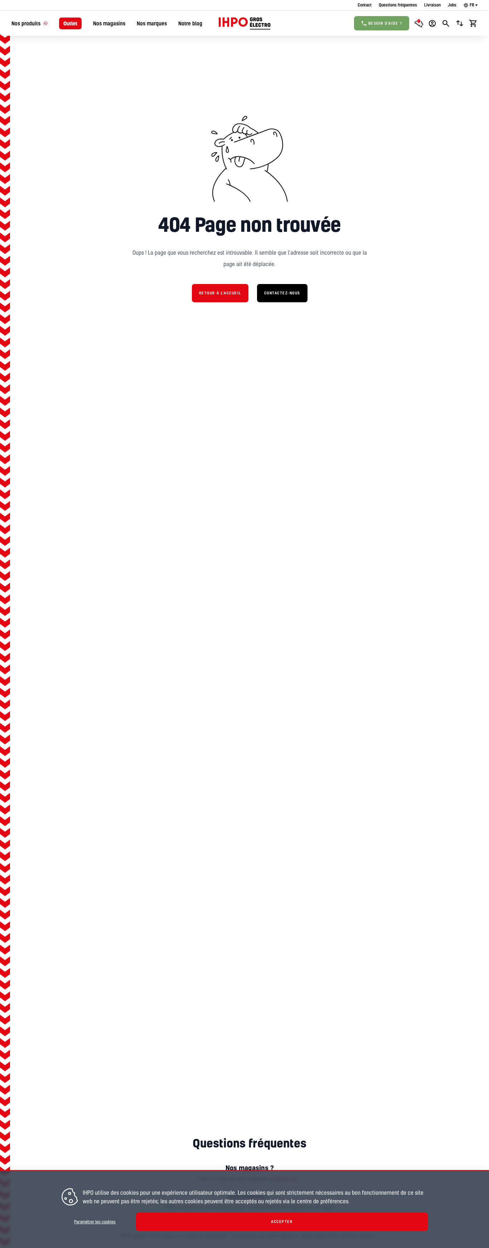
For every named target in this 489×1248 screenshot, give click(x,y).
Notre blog (190, 23)
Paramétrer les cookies (95, 1221)
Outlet (70, 23)
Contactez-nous (282, 292)
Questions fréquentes (398, 5)
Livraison (432, 5)
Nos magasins (109, 23)
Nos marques (152, 23)
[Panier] (473, 23)
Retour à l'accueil (220, 292)
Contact (365, 5)
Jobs (452, 5)
